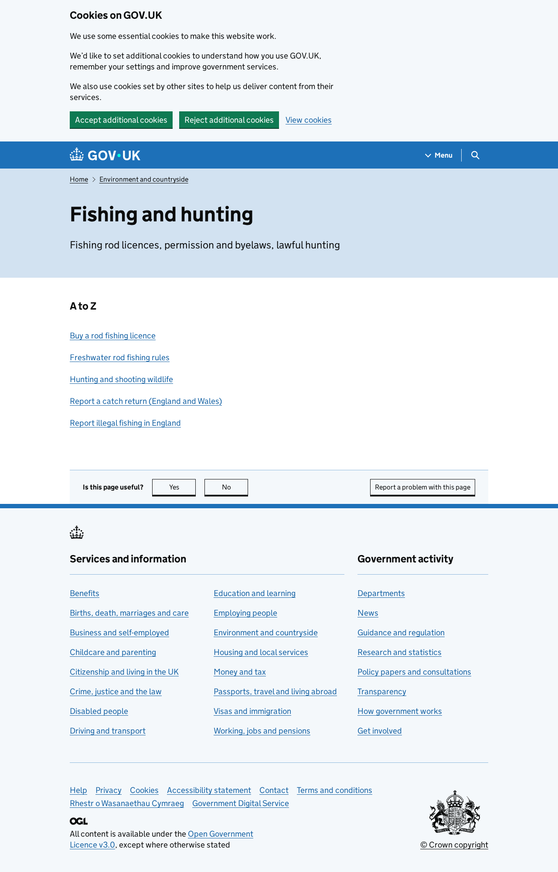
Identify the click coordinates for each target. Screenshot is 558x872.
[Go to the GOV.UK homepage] (105, 155)
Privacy (108, 790)
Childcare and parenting (113, 652)
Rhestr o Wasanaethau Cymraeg (127, 803)
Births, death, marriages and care (129, 613)
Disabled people (99, 711)
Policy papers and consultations (414, 672)
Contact (274, 790)
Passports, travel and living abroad (275, 691)
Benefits (84, 593)
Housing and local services (261, 652)
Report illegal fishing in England (125, 423)
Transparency (381, 691)
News (367, 613)
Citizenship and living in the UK (124, 672)
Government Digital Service (240, 803)
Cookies (144, 790)
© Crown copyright (454, 845)
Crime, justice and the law (116, 691)
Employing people (245, 613)
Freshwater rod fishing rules (120, 357)
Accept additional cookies (121, 120)
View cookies (309, 120)
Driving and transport (108, 731)
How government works (399, 711)
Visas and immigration (252, 711)
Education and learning (255, 593)
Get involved (379, 731)
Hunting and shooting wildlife (121, 379)
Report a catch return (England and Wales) (146, 401)
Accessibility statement (209, 790)
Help (78, 790)
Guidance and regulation (401, 632)
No (235, 487)
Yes (182, 487)
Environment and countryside (143, 179)
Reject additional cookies (229, 120)
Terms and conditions (334, 790)
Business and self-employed (119, 632)
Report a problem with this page (422, 487)
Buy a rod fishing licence (113, 336)
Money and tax (240, 672)
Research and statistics (399, 652)
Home (79, 179)
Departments (381, 593)
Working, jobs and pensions (262, 731)
